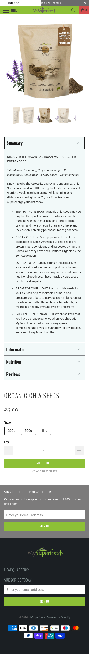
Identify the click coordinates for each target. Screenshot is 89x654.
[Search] (74, 10)
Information (16, 349)
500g (28, 431)
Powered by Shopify (58, 617)
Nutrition (13, 362)
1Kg (44, 431)
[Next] (80, 61)
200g (12, 431)
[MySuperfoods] (44, 10)
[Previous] (8, 61)
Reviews (13, 374)
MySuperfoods (37, 617)
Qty (6, 442)
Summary (15, 143)
